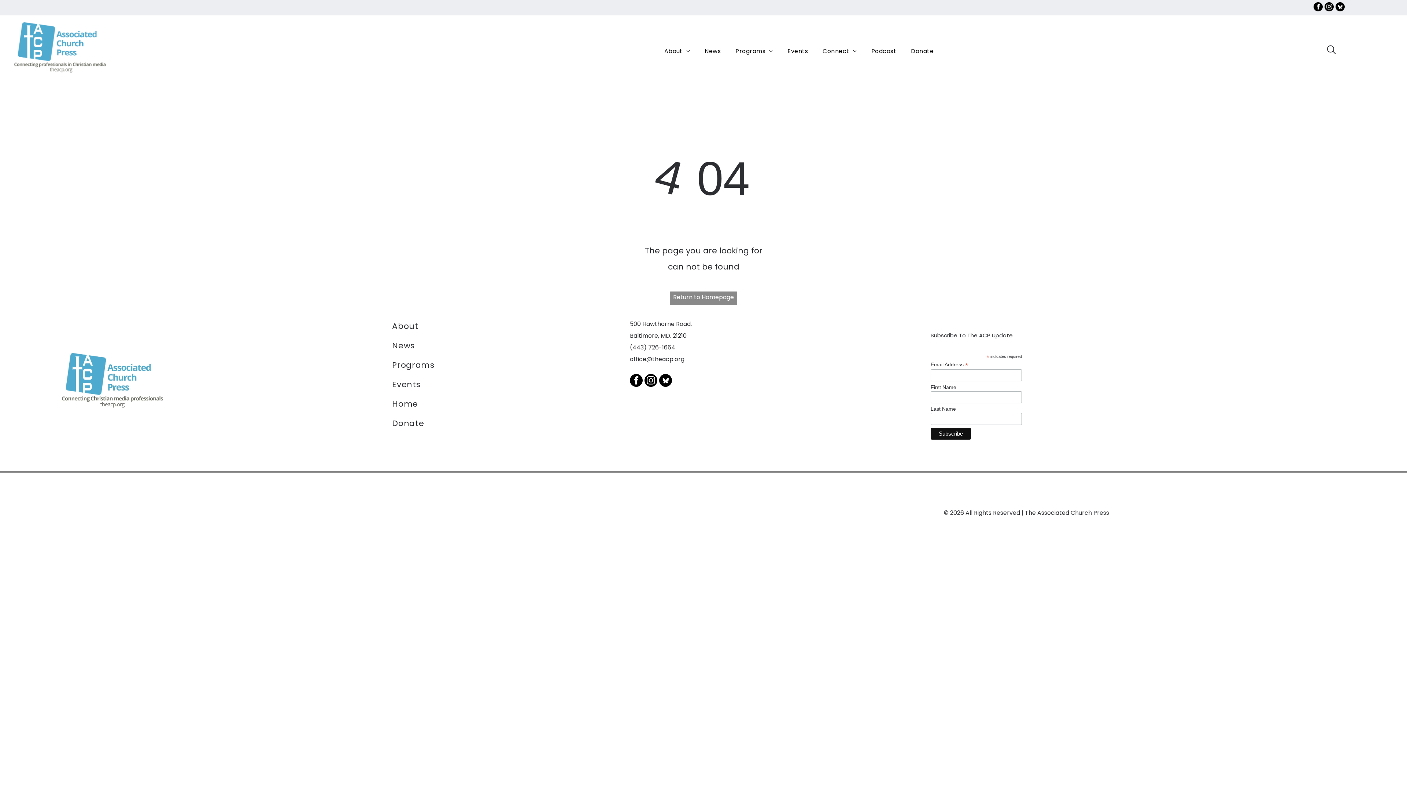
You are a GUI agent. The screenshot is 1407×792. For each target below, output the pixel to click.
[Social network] (1340, 7)
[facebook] (1318, 7)
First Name (943, 387)
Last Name (943, 409)
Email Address (949, 364)
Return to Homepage (703, 297)
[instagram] (1329, 7)
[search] (1331, 51)
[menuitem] (677, 51)
